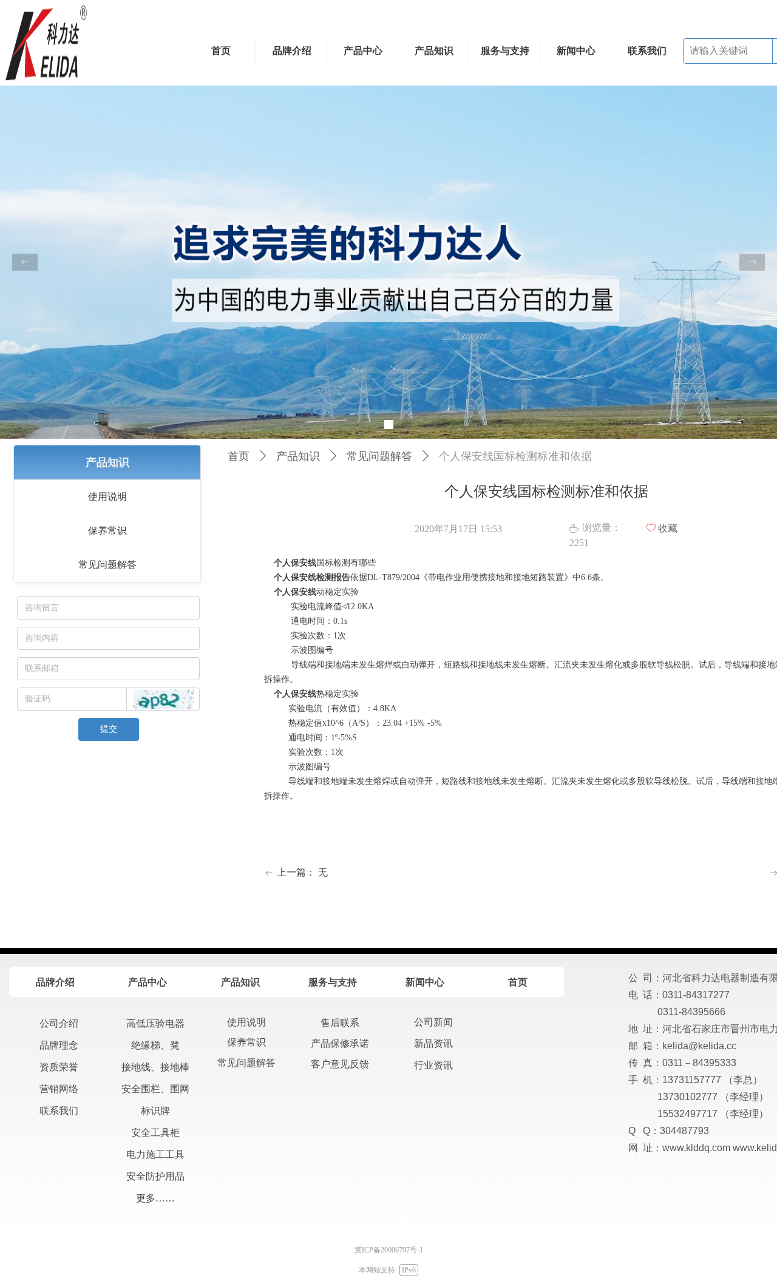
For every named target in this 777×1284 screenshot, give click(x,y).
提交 (108, 729)
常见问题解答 (379, 456)
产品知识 (298, 456)
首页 (238, 456)
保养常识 (107, 530)
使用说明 (107, 497)
